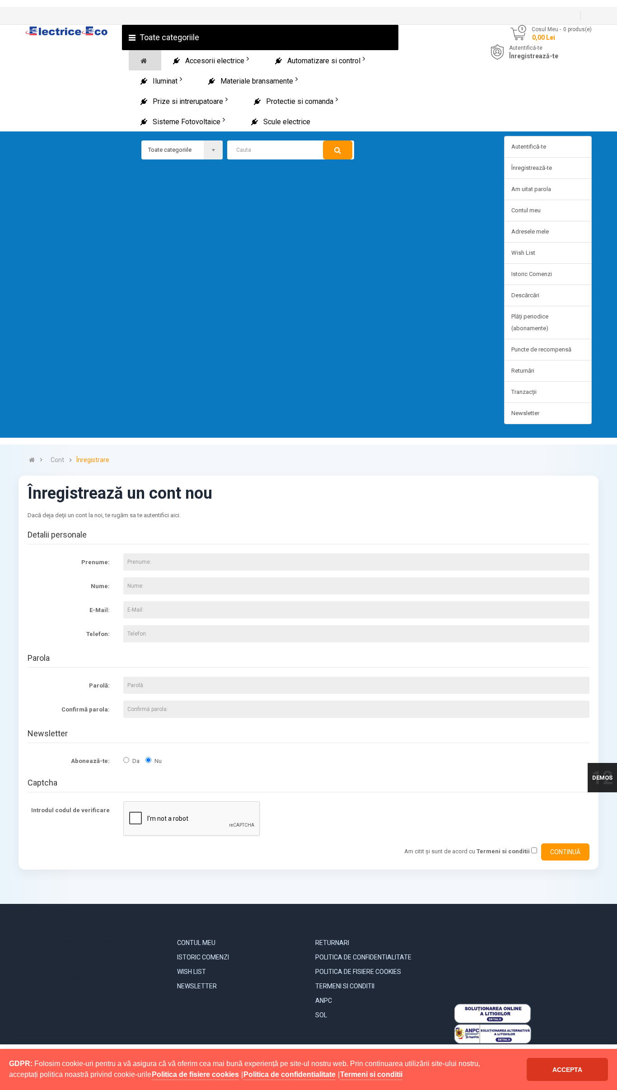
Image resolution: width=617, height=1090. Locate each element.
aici (174, 515)
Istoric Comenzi (531, 274)
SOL (321, 1015)
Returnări (522, 370)
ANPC (323, 1000)
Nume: (100, 586)
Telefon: (98, 634)
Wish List (523, 252)
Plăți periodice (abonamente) (529, 322)
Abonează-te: (90, 761)
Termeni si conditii (344, 986)
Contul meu (526, 210)
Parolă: (99, 685)
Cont (57, 460)
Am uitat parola (531, 189)
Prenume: (95, 562)
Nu (158, 761)
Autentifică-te (525, 48)
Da (136, 761)
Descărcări (525, 295)
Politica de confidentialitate (363, 957)
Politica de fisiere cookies (358, 971)
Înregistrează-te (533, 56)
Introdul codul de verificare (70, 810)
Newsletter (525, 413)
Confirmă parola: (85, 709)
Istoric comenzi (203, 957)
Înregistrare (92, 460)
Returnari (332, 942)
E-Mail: (99, 610)
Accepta (567, 1069)
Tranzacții (524, 391)
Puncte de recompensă (541, 349)
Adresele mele (530, 231)
